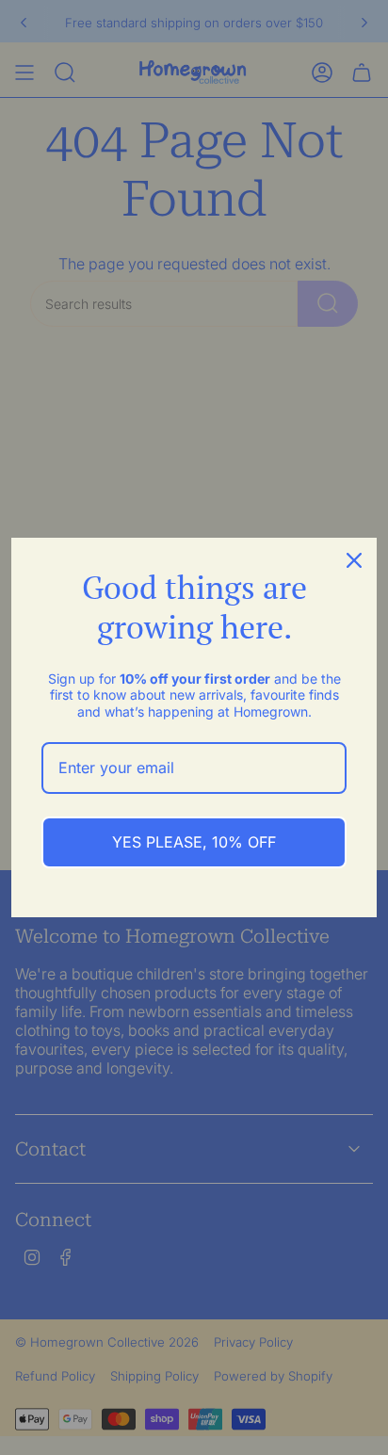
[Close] (354, 560)
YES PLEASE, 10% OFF (194, 842)
